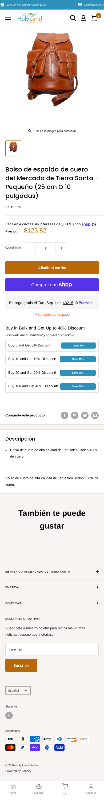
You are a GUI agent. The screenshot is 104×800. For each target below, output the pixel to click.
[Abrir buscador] (73, 18)
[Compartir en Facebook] (64, 415)
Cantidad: (13, 248)
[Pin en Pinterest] (74, 415)
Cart (64, 793)
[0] (94, 18)
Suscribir (21, 665)
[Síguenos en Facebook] (9, 715)
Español (13, 690)
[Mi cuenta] (83, 18)
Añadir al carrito (52, 268)
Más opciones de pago (52, 315)
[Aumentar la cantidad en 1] (61, 248)
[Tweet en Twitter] (85, 415)
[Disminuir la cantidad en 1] (29, 248)
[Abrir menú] (8, 18)
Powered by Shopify (18, 770)
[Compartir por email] (95, 415)
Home (13, 792)
